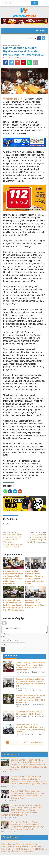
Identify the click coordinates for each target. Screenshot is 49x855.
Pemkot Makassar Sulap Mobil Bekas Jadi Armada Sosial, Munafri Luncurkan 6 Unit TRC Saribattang (13, 605)
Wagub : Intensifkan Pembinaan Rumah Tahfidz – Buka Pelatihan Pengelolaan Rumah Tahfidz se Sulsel (12, 539)
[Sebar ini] (5, 62)
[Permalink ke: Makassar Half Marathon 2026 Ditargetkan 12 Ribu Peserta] (35, 592)
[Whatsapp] (29, 62)
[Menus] (47, 3)
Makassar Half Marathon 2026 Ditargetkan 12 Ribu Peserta (30, 713)
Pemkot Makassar (18, 58)
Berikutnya (36, 742)
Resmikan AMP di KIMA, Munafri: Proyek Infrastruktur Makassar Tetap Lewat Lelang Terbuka (30, 728)
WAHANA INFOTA (12, 99)
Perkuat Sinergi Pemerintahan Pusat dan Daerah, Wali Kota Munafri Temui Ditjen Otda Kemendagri (30, 666)
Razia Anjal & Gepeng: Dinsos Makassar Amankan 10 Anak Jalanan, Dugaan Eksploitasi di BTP (30, 682)
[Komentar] (35, 62)
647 (25, 742)
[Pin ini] (23, 62)
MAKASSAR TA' (21, 688)
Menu (42, 31)
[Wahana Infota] (24, 13)
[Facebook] (39, 38)
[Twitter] (44, 38)
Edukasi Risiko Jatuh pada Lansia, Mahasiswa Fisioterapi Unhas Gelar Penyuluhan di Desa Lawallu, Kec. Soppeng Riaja (27, 794)
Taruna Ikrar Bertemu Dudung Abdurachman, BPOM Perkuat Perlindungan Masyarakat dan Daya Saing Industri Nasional (27, 825)
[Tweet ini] (11, 62)
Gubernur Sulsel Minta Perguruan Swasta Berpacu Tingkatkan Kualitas (36, 537)
